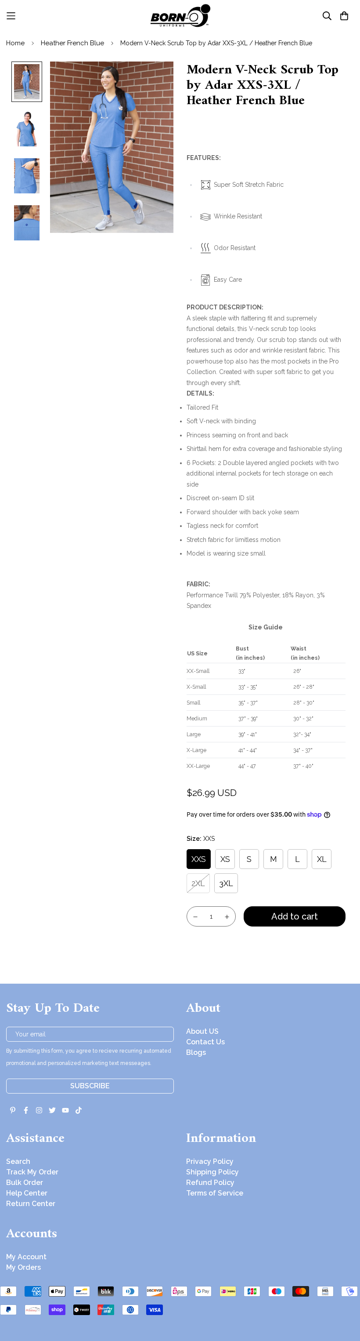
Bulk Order (24, 1182)
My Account (26, 1257)
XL (322, 859)
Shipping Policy (212, 1172)
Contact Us (205, 1042)
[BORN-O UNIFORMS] (180, 15)
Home (15, 43)
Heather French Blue (72, 43)
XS (225, 859)
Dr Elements (56, 1335)
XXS (198, 859)
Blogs (196, 1052)
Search (18, 1161)
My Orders (23, 1267)
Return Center (30, 1203)
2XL (198, 883)
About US (202, 1031)
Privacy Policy (210, 1161)
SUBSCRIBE (90, 1086)
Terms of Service (214, 1193)
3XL (226, 883)
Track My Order (32, 1172)
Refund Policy (210, 1182)
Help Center (26, 1193)
